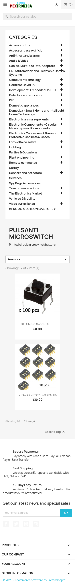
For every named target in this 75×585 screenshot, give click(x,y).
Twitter (16, 524)
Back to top (55, 432)
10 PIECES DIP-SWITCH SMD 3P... (38, 394)
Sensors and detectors (25, 173)
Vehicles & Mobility (22, 199)
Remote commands (23, 163)
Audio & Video (18, 61)
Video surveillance (22, 204)
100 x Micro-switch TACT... (37, 324)
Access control (19, 45)
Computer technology (25, 80)
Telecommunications (24, 188)
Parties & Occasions (23, 152)
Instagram (36, 524)
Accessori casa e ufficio (25, 50)
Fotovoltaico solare (22, 142)
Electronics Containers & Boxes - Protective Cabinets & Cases (32, 135)
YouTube (26, 524)
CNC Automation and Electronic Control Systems (37, 73)
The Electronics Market (25, 193)
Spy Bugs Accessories (25, 183)
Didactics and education (26, 95)
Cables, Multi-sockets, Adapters (32, 66)
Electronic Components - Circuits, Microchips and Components (33, 126)
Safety (14, 168)
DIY (11, 100)
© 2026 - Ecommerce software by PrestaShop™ (34, 580)
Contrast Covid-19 (22, 85)
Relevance (37, 259)
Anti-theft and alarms (24, 56)
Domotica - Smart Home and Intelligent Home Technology (36, 112)
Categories (23, 37)
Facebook (6, 524)
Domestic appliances (24, 105)
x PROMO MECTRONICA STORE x (32, 209)
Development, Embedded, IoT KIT (32, 90)
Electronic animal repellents (29, 119)
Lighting (15, 147)
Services (15, 178)
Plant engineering (21, 157)
